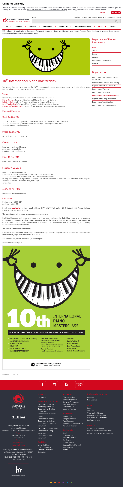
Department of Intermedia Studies (104, 86)
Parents (65, 450)
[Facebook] (42, 385)
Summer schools (68, 407)
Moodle (94, 17)
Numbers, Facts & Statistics (96, 415)
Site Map (77, 17)
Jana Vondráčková (9, 104)
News (36, 33)
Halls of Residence (44, 447)
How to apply (67, 416)
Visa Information (68, 421)
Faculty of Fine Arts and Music (66, 31)
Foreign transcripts (69, 419)
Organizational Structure (24, 31)
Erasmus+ (90, 397)
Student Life (65, 26)
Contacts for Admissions (95, 428)
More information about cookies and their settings (47, 10)
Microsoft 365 (86, 17)
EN (35, 17)
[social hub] (79, 385)
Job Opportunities (93, 420)
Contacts (113, 26)
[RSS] (66, 385)
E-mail (100, 17)
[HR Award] (18, 471)
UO (8, 26)
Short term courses (69, 404)
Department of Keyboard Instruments (17, 33)
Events (65, 433)
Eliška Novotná (8, 100)
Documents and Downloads (97, 418)
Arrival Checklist (68, 447)
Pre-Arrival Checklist (69, 426)
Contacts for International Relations (99, 431)
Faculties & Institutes (44, 31)
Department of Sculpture (101, 92)
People (94, 54)
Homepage (42, 397)
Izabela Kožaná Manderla (12, 106)
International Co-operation (101, 60)
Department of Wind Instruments (104, 105)
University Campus (69, 438)
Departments (49, 26)
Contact (95, 64)
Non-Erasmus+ (92, 400)
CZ (32, 17)
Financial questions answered (73, 423)
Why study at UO (69, 397)
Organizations (68, 435)
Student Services (68, 442)
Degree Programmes (70, 399)
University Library (44, 445)
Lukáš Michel (7, 102)
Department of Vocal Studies (102, 102)
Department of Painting (100, 89)
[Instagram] (54, 385)
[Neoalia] (18, 417)
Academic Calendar (69, 409)
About (102, 26)
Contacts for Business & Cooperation (100, 433)
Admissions (34, 26)
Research (95, 57)
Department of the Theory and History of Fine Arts (106, 78)
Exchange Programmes (85, 26)
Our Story (90, 410)
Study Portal (107, 17)
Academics (20, 26)
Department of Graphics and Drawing (105, 83)
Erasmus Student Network (72, 445)
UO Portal (117, 17)
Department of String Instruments (104, 99)
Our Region (67, 440)
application (16, 208)
